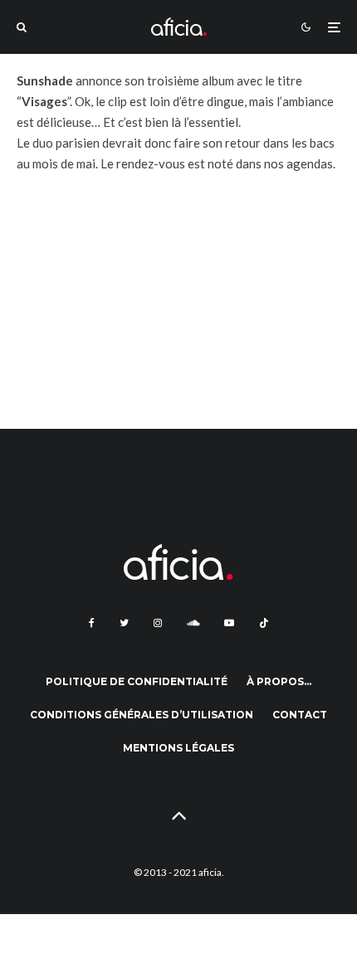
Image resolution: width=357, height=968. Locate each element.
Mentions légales (178, 748)
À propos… (279, 681)
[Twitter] (124, 623)
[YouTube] (229, 623)
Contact (299, 714)
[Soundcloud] (193, 623)
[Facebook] (91, 623)
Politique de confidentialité (136, 681)
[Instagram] (157, 623)
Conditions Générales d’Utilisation (141, 714)
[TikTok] (264, 623)
